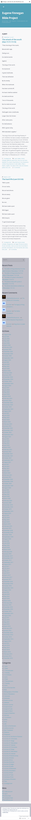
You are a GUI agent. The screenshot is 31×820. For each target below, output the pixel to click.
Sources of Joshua (9, 762)
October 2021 (8, 458)
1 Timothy (7, 673)
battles (19, 158)
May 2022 (6, 443)
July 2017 (6, 566)
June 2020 (6, 492)
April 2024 (7, 394)
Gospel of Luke (8, 709)
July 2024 (6, 388)
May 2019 (6, 520)
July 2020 (6, 490)
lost (21, 162)
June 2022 (6, 441)
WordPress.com (8, 800)
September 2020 (8, 486)
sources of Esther (9, 758)
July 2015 (6, 618)
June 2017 (6, 569)
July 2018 (6, 541)
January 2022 (7, 451)
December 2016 (8, 581)
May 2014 (6, 647)
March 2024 (7, 396)
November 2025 (8, 354)
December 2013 (8, 658)
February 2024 (8, 398)
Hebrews (6, 715)
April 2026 (7, 343)
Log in (5, 793)
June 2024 (6, 390)
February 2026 (8, 347)
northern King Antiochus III (8, 164)
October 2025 (8, 356)
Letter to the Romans (10, 726)
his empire (9, 162)
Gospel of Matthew (9, 713)
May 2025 (6, 366)
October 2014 (8, 637)
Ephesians (7, 698)
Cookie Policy (5, 812)
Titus (5, 781)
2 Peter (6, 679)
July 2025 (6, 362)
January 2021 (7, 477)
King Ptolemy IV (16, 162)
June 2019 (6, 517)
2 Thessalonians (8, 681)
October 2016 (8, 586)
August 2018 (7, 539)
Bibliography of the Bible (11, 692)
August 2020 (7, 488)
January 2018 (7, 554)
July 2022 (6, 439)
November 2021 (8, 456)
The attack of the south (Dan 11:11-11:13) (12, 40)
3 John (6, 685)
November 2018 (8, 532)
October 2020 (8, 483)
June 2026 (6, 339)
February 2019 (8, 526)
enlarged (4, 160)
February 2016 (8, 603)
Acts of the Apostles (9, 687)
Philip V (23, 164)
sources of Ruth (8, 773)
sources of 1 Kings (9, 741)
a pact (15, 158)
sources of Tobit (8, 775)
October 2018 (8, 535)
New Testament (8, 730)
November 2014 (8, 635)
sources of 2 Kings (9, 749)
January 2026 (7, 349)
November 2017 (8, 558)
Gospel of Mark (8, 711)
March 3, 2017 (7, 177)
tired (3, 249)
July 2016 (6, 592)
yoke (6, 249)
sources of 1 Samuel (9, 745)
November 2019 (8, 507)
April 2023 (7, 420)
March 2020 (7, 498)
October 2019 (8, 509)
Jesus (5, 721)
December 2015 (8, 607)
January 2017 (7, 579)
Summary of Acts (8, 777)
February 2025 (8, 373)
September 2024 (8, 383)
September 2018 (8, 537)
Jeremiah (4, 247)
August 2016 (7, 590)
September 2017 (8, 562)
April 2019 (7, 522)
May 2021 (6, 468)
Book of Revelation (9, 694)
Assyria (19, 242)
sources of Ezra (8, 760)
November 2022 (8, 430)
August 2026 (7, 334)
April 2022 (7, 445)
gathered (9, 160)
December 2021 (8, 454)
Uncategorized (7, 158)
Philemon (6, 732)
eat (14, 244)
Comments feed (8, 798)
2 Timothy (7, 683)
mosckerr (9, 304)
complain (4, 244)
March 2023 (7, 422)
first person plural (23, 244)
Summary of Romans (10, 779)
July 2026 (6, 336)
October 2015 (8, 611)
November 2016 (8, 583)
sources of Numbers (9, 770)
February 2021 (8, 475)
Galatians (6, 702)
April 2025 (7, 368)
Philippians (7, 734)
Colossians (7, 696)
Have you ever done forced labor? (19, 246)
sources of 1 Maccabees (10, 743)
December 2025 (8, 351)
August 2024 (7, 385)
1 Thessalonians (8, 670)
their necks (25, 247)
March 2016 (7, 601)
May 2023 (6, 417)
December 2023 (8, 402)
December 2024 (8, 377)
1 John (6, 666)
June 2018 (6, 543)
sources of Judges (9, 764)
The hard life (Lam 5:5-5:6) (12, 179)
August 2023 (7, 411)
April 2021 (7, 471)
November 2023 (8, 405)
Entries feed (7, 796)
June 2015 (6, 620)
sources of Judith (8, 766)
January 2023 (7, 426)
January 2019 (7, 528)
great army (14, 160)
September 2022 (8, 434)
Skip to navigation (3, 6)
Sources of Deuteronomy (11, 756)
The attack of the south (15, 165)
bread (23, 242)
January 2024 (7, 400)
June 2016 (6, 594)
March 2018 (7, 549)
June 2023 (6, 415)
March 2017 (7, 575)
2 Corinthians (8, 675)
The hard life (19, 247)
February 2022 (8, 449)
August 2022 (7, 437)
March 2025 (7, 371)
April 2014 (7, 649)
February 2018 (8, 552)
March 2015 (7, 626)
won (9, 167)
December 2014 (8, 632)
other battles (18, 164)
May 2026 (6, 341)
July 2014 (6, 643)
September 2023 (8, 409)
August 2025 (7, 360)
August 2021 (7, 462)
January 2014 (7, 656)
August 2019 (7, 513)
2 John (6, 677)
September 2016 (8, 588)
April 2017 (7, 573)
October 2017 (8, 560)
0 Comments (17, 167)
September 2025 (8, 358)
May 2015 (6, 622)
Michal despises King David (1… (15, 320)
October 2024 (8, 381)
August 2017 (7, 564)
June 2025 (6, 364)
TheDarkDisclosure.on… (13, 298)
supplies (8, 165)
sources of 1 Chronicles (10, 739)
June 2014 (6, 645)
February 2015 (8, 628)
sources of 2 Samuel (9, 753)
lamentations (10, 247)
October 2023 (8, 407)
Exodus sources (8, 700)
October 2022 (8, 432)
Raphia (3, 165)
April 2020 (7, 496)
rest (15, 247)
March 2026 (7, 345)
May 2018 (6, 545)
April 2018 (7, 547)
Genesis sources (8, 704)
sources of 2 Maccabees (10, 751)
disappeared (10, 244)
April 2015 (7, 624)
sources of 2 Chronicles (10, 747)
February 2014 (8, 654)
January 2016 (7, 605)
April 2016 (7, 598)
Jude (5, 724)
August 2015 (7, 615)
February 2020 (8, 500)
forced (3, 246)
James (5, 719)
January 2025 (7, 375)
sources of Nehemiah (10, 768)
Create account (8, 791)
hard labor (8, 246)
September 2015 (8, 613)
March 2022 (7, 447)
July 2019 (6, 515)
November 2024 (8, 379)
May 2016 (6, 596)
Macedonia (25, 162)
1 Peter (6, 668)
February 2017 (8, 577)
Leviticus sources (9, 728)
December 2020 (8, 479)
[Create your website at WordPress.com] (15, 1)
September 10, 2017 (9, 37)
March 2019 (7, 524)
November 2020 (8, 481)
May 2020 (6, 494)
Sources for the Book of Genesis (13, 736)
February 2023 (8, 424)
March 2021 (7, 473)
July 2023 (6, 413)
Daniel (22, 158)
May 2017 (6, 571)
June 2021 (6, 466)
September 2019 (8, 511)
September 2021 (8, 460)
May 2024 (6, 392)
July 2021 (6, 464)
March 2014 (7, 652)
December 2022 (8, 428)
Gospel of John (8, 707)
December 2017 (8, 556)
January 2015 (7, 630)
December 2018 (8, 530)
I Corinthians (7, 717)
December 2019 (8, 505)
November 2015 (8, 609)
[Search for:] (13, 260)
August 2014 (7, 641)
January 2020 (7, 503)
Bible (5, 690)
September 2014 (8, 639)
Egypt (17, 244)
